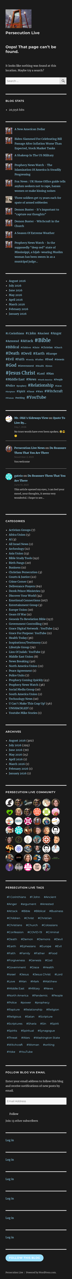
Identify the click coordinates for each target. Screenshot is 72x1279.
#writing (20, 397)
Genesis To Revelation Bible (27, 619)
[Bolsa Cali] (37, 839)
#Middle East (15, 379)
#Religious (14, 1016)
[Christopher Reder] (37, 830)
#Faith (19, 359)
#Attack (26, 341)
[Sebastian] (19, 802)
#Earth (39, 353)
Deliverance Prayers (22, 586)
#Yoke (11, 1051)
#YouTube (36, 397)
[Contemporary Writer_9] (56, 811)
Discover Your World (22, 595)
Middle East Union (21, 656)
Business (15, 567)
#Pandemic (40, 995)
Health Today (18, 638)
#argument (28, 904)
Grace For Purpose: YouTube (27, 633)
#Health (39, 366)
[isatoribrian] (56, 857)
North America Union (23, 666)
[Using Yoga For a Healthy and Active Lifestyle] (46, 821)
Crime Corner (17, 581)
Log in (10, 1140)
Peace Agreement (20, 670)
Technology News (20, 698)
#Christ (36, 347)
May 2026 (15, 295)
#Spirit (21, 391)
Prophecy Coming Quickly (26, 680)
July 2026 (15, 285)
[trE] (10, 857)
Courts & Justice (19, 577)
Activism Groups (20, 530)
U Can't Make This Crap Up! (27, 703)
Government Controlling (25, 623)
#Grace (34, 967)
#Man (50, 373)
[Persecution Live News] (37, 821)
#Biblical (12, 347)
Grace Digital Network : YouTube (30, 628)
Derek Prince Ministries (24, 591)
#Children (26, 347)
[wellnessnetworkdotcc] (10, 811)
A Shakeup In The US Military (34, 155)
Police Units (17, 675)
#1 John (31, 333)
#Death (12, 353)
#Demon (27, 939)
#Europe (51, 353)
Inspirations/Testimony (25, 642)
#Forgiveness (16, 960)
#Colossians (50, 925)
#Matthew (50, 981)
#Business (56, 911)
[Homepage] (28, 802)
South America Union (23, 694)
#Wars (39, 391)
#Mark (34, 981)
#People (58, 379)
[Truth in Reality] (10, 802)
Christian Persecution (23, 572)
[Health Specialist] (56, 848)
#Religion (52, 1009)
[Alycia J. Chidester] (46, 857)
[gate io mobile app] (28, 867)
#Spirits (12, 1030)
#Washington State (47, 1037)
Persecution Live (23, 32)
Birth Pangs (16, 562)
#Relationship (41, 385)
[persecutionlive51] (37, 811)
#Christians (14, 925)
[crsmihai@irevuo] (19, 857)
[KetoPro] (28, 857)
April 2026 (16, 299)
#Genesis (59, 359)
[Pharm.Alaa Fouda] (56, 839)
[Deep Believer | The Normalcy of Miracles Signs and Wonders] (46, 802)
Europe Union (18, 609)
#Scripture (10, 392)
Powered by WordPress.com (41, 1272)
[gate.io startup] (46, 839)
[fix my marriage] (19, 848)
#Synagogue (46, 1030)
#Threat (30, 391)
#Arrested (12, 341)
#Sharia (31, 1023)
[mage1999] (37, 848)
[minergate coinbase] (46, 811)
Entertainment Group (23, 605)
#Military (34, 988)
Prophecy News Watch (23, 684)
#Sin (43, 1023)
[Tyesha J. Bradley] (10, 839)
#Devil (26, 353)
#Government (26, 365)
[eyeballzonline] (37, 857)
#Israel (11, 974)
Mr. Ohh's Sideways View (31, 418)
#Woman (10, 398)
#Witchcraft (53, 391)
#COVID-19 (34, 932)
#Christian (47, 347)
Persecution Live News (29, 448)
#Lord (41, 373)
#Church (58, 347)
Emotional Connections (24, 600)
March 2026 (17, 304)
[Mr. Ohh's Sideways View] (56, 821)
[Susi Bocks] (19, 811)
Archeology (16, 548)
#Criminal (52, 932)
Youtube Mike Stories (23, 713)
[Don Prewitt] (46, 830)
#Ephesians (28, 946)
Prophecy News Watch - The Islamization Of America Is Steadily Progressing (38, 169)
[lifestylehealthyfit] (10, 821)
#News (31, 379)
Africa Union (17, 534)
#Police (10, 385)
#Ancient (43, 333)
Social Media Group (21, 689)
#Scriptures (14, 1023)
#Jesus (48, 366)
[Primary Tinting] (19, 867)
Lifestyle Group (19, 647)
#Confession (15, 932)
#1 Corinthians (15, 333)
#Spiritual (27, 1030)
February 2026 (18, 309)
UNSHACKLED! (19, 708)
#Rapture (13, 1009)
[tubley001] (19, 821)
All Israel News (18, 544)
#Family (30, 360)
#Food (49, 359)
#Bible (42, 340)
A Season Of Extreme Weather (34, 233)
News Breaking (19, 661)
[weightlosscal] (28, 848)
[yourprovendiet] (10, 830)
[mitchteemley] (46, 867)
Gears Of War (17, 614)
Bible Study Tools (20, 558)
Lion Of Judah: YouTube (24, 652)
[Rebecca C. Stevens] (56, 802)
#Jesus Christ (20, 373)
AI (10, 539)
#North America (45, 380)
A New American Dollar (30, 129)
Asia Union (16, 553)
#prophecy (21, 386)
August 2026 (17, 281)
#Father (39, 359)
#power (26, 1002)
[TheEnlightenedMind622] (28, 821)
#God (11, 365)
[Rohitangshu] (28, 839)
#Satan (58, 386)
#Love (11, 981)
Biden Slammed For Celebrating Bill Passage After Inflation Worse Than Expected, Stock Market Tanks (38, 143)
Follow (13, 1114)
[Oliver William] (28, 830)
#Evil (10, 359)
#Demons (43, 939)
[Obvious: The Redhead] (10, 867)
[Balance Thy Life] (19, 839)
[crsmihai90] (10, 848)
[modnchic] (37, 867)
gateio (18, 475)
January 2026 (18, 313)
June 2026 (15, 290)
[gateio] (19, 830)
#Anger (56, 333)
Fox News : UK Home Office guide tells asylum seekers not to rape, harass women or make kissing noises (40, 186)
